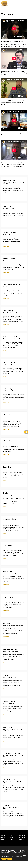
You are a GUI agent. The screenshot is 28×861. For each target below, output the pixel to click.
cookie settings (18, 856)
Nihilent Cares (3, 837)
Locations (11, 839)
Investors (2, 839)
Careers (11, 837)
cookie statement (5, 852)
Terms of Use (21, 839)
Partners (11, 835)
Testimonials (2, 835)
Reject (10, 858)
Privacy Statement (22, 835)
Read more (6, 195)
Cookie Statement (22, 837)
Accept (4, 858)
